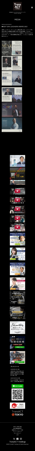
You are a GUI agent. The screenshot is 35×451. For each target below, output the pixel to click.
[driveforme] (17, 245)
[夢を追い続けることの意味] (17, 166)
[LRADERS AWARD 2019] (17, 179)
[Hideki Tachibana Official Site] (17, 184)
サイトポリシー (17, 433)
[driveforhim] (17, 318)
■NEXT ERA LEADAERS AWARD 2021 (15, 26)
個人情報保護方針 (17, 428)
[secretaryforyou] (17, 289)
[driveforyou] (17, 275)
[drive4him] (17, 303)
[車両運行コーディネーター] (17, 348)
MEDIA (17, 20)
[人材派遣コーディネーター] (17, 363)
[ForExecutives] (17, 333)
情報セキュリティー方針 (17, 430)
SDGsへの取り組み (17, 426)
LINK (17, 434)
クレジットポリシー (17, 431)
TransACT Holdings (17, 442)
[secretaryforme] (17, 260)
